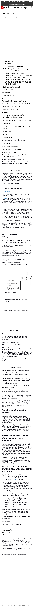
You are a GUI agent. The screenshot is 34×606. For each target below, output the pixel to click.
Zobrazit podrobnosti (15, 4)
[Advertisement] (17, 39)
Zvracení (4, 198)
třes (3, 219)
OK (23, 4)
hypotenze (16, 479)
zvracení (7, 191)
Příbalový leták (10, 13)
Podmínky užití (11, 605)
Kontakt (30, 605)
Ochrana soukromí (21, 605)
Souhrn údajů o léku (12, 18)
